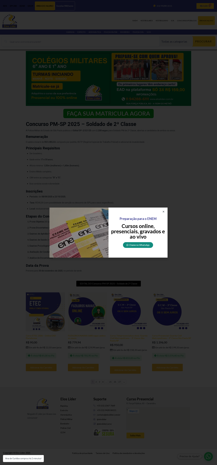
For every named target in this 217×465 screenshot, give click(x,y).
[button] (163, 211)
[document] (108, 232)
